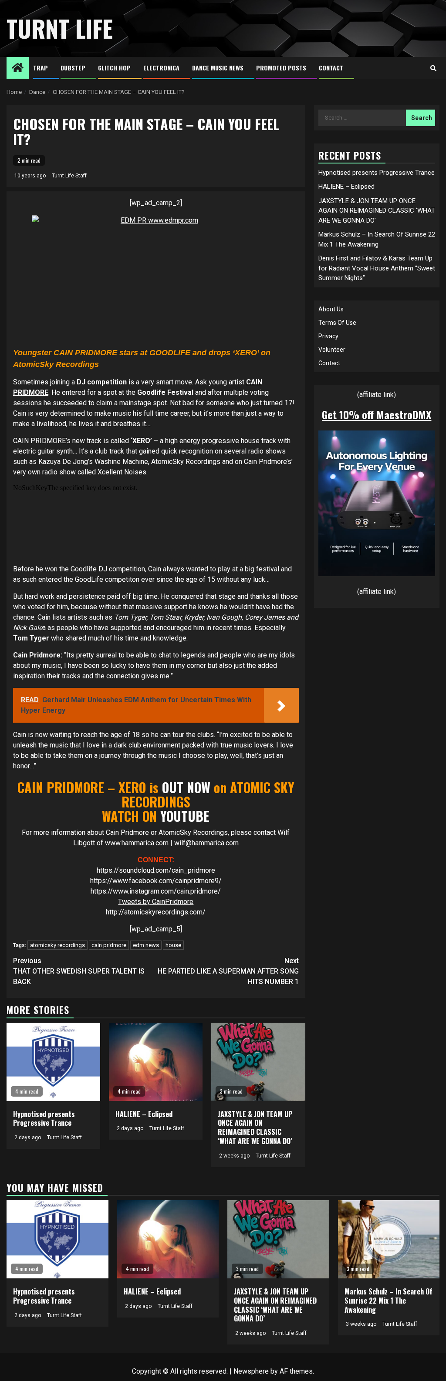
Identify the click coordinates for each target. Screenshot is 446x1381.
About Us (331, 309)
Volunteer (331, 349)
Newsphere (251, 1371)
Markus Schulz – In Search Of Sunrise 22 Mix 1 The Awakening (388, 1300)
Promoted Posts (281, 67)
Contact (331, 67)
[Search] (433, 68)
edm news (146, 945)
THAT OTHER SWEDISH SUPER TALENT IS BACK (79, 971)
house (173, 945)
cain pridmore (108, 945)
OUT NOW (184, 787)
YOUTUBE (184, 816)
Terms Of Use (337, 322)
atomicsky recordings (57, 945)
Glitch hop (114, 67)
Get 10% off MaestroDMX (376, 414)
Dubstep (73, 67)
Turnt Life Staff (69, 176)
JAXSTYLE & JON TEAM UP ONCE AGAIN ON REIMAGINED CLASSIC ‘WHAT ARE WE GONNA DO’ (255, 1127)
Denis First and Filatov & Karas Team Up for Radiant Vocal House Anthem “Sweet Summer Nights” (376, 268)
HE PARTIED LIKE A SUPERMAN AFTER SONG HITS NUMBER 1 (228, 971)
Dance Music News (217, 67)
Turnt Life (60, 28)
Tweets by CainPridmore (155, 901)
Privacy (328, 336)
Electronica (161, 67)
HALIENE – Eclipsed (143, 1114)
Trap (40, 67)
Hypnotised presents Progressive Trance (44, 1118)
